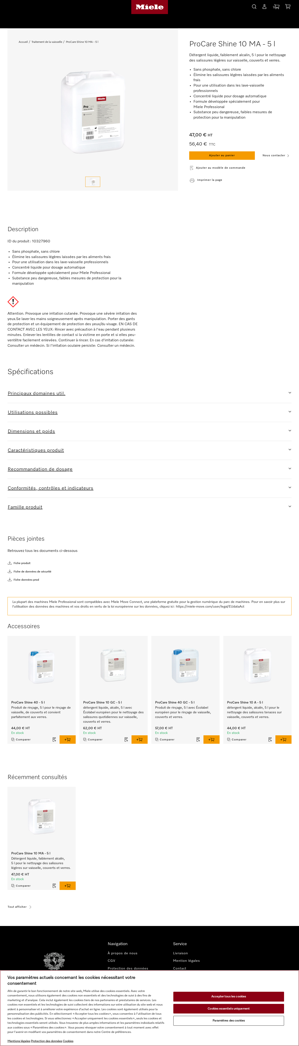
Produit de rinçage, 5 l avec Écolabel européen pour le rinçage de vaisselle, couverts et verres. (183, 712)
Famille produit (25, 507)
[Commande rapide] (276, 7)
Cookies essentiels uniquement (229, 1008)
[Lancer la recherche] (254, 6)
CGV (111, 960)
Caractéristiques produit (36, 450)
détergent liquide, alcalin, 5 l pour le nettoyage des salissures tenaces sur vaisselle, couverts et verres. (254, 712)
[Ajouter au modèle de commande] (54, 739)
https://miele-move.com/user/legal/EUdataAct (210, 606)
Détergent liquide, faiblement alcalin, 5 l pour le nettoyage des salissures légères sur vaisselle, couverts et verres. (41, 863)
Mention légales (186, 960)
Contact (179, 968)
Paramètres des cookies (229, 1020)
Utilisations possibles (33, 412)
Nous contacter (274, 155)
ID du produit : (19, 241)
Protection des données (128, 968)
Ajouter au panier (222, 155)
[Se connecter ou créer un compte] (264, 7)
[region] (149, 1008)
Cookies (68, 1041)
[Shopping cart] (287, 7)
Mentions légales (18, 1041)
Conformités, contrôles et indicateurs (50, 488)
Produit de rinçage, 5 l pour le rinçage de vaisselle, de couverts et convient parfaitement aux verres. (41, 712)
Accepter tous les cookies (228, 996)
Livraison (180, 953)
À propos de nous (123, 953)
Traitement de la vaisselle (47, 42)
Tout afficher (17, 907)
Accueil (23, 42)
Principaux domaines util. (36, 393)
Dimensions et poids (31, 431)
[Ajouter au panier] (68, 739)
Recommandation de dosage (40, 469)
